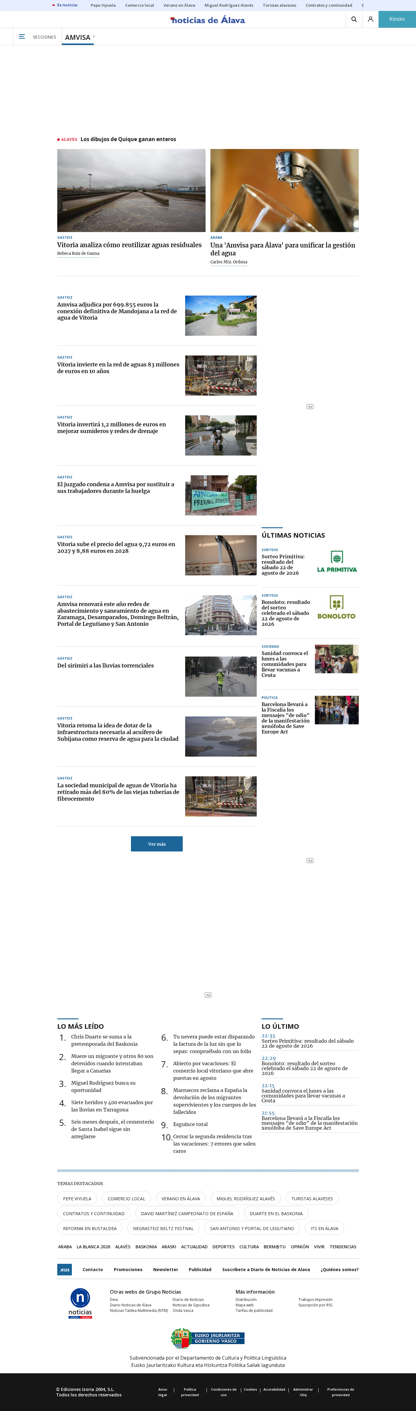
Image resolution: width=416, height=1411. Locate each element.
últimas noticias (293, 534)
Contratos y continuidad (94, 1213)
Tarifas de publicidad (254, 1310)
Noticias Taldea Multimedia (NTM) (139, 1310)
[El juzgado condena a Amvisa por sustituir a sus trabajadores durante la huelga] (221, 495)
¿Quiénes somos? (340, 1269)
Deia (114, 1299)
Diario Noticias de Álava (130, 1305)
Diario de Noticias (188, 1299)
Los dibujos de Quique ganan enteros (128, 140)
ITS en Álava (324, 1228)
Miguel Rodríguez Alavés (246, 1198)
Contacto (93, 1269)
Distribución (246, 1299)
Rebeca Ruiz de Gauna (78, 253)
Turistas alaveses (312, 1198)
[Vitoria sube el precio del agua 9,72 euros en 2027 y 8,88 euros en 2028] (221, 555)
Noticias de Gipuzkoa (191, 1305)
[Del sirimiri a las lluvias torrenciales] (221, 677)
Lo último (280, 1026)
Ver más (157, 844)
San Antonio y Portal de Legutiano (252, 1228)
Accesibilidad (274, 1389)
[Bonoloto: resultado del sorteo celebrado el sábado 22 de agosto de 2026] (337, 613)
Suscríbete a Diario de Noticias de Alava (266, 1269)
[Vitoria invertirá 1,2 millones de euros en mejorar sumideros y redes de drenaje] (221, 435)
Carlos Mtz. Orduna (228, 262)
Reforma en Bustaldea (90, 1228)
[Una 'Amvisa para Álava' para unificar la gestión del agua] (284, 190)
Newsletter (165, 1269)
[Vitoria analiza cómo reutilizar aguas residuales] (131, 190)
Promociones (128, 1269)
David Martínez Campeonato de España (187, 1213)
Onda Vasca (183, 1310)
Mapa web (245, 1305)
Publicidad (200, 1269)
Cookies (250, 1389)
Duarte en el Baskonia (276, 1213)
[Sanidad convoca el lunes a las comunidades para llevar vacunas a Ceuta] (337, 664)
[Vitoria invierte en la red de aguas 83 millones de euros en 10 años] (221, 375)
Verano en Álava (181, 1198)
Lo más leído (80, 1026)
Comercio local (126, 1198)
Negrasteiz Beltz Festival (163, 1228)
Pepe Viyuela (77, 1198)
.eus (64, 1269)
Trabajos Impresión (315, 1299)
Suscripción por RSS (315, 1305)
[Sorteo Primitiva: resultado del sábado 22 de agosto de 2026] (337, 565)
